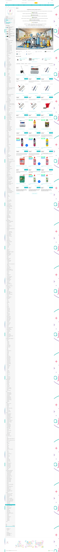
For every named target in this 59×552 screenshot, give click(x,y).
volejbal (8, 454)
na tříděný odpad (9, 274)
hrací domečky (8, 207)
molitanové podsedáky (9, 126)
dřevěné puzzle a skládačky (10, 177)
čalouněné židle (8, 78)
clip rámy (8, 337)
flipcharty (8, 325)
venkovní (8, 326)
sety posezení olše (9, 222)
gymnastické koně (9, 465)
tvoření (7, 349)
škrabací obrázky (9, 182)
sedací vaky (8, 170)
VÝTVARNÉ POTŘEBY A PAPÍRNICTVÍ (9, 338)
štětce (7, 375)
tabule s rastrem (8, 319)
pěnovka (8, 355)
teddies (8, 198)
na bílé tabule (8, 330)
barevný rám (8, 314)
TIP (7, 531)
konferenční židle (8, 416)
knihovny (8, 389)
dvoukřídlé (8, 265)
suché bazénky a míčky (9, 129)
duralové (8, 140)
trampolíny (8, 468)
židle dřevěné (8, 110)
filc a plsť (8, 351)
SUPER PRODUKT (9, 534)
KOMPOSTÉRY (8, 252)
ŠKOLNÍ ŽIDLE (8, 55)
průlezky (8, 483)
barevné (8, 301)
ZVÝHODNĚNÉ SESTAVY (9, 114)
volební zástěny (8, 280)
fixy (7, 369)
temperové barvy (9, 362)
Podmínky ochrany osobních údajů (31, 0)
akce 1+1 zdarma (8, 428)
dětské (7, 446)
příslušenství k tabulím (9, 329)
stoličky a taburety (9, 77)
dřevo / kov (8, 67)
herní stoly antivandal (9, 472)
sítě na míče (8, 456)
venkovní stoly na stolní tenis (10, 486)
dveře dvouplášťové (9, 394)
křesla (7, 90)
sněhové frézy (8, 510)
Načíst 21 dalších (35, 193)
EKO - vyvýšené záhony (9, 231)
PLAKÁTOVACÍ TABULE (9, 269)
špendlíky (8, 332)
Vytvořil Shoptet (51, 550)
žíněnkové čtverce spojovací (10, 449)
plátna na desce (8, 377)
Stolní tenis (8, 458)
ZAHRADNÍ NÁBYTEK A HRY (9, 206)
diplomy (8, 219)
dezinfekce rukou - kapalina (9, 493)
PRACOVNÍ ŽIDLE (8, 76)
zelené (8, 300)
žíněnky (7, 442)
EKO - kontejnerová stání (9, 232)
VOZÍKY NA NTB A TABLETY (9, 88)
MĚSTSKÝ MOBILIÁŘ (8, 220)
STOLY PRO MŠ (8, 102)
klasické (8, 146)
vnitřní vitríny (8, 281)
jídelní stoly (8, 404)
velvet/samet (8, 122)
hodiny (7, 173)
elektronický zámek (9, 430)
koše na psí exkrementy (9, 276)
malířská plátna (8, 376)
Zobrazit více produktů (34, 61)
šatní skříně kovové (9, 392)
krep (7, 153)
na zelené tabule (8, 331)
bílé (7, 299)
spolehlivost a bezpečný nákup (9, 22)
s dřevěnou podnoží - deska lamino (10, 103)
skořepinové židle (9, 81)
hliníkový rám (8, 313)
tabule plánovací (8, 317)
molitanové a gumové (9, 453)
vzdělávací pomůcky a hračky (10, 183)
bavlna (8, 152)
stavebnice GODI (8, 189)
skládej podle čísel (9, 203)
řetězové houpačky (9, 480)
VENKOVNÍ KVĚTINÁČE (9, 253)
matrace (8, 145)
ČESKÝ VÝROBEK (9, 535)
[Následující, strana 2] (51, 193)
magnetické (8, 255)
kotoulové (8, 445)
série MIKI (8, 383)
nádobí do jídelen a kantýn (9, 408)
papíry (7, 340)
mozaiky (8, 353)
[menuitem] (9, 5)
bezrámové (8, 315)
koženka (8, 120)
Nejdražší (26, 63)
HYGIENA (7, 492)
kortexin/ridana (8, 121)
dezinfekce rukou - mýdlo (9, 495)
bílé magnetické (9, 261)
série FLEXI (8, 381)
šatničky (8, 132)
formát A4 (8, 342)
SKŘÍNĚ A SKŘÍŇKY (8, 379)
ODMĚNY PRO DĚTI (9, 217)
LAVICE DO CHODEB (9, 82)
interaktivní (8, 324)
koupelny (8, 135)
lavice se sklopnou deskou (9, 52)
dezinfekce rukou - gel (9, 494)
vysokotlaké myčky (9, 508)
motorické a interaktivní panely (10, 484)
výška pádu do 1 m (9, 473)
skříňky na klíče (8, 427)
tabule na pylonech (9, 287)
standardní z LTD (8, 419)
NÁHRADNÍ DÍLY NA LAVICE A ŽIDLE (10, 94)
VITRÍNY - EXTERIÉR (9, 258)
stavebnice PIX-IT (9, 204)
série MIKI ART (8, 382)
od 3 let (8, 202)
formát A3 (8, 341)
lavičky (8, 133)
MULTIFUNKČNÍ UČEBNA (9, 64)
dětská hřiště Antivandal (9, 471)
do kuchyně (8, 517)
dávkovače (8, 497)
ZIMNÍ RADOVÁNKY (9, 216)
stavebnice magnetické (9, 192)
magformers (8, 196)
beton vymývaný (9, 244)
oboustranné (8, 266)
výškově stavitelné (9, 53)
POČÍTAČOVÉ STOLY (9, 65)
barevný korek (8, 311)
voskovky (8, 370)
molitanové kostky (9, 127)
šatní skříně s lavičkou (9, 399)
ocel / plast (8, 275)
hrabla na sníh (8, 511)
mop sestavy (8, 506)
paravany (8, 158)
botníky (8, 134)
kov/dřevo (8, 247)
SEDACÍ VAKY (8, 89)
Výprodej (8, 532)
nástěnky (8, 282)
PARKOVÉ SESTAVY (9, 235)
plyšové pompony (9, 357)
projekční (8, 306)
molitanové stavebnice (9, 119)
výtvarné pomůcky (9, 363)
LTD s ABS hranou (9, 96)
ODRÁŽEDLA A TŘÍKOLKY (9, 205)
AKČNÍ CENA (8, 529)
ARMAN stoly (8, 44)
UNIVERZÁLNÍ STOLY (9, 69)
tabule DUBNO (8, 286)
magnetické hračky (9, 179)
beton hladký (8, 243)
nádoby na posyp (9, 512)
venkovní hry (8, 491)
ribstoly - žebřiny (8, 467)
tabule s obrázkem (9, 318)
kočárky (8, 185)
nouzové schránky (9, 432)
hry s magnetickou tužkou (9, 178)
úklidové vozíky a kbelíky (9, 505)
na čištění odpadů (9, 516)
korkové (8, 257)
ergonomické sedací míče (9, 417)
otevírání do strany (9, 260)
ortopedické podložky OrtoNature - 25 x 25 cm (11, 439)
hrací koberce (8, 171)
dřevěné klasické (9, 115)
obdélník (8, 71)
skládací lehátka (8, 144)
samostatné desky (9, 95)
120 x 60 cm (8, 147)
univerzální (8, 443)
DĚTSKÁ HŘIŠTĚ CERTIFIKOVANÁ (9, 470)
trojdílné (8, 290)
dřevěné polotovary (9, 350)
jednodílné (8, 288)
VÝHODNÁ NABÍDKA (9, 533)
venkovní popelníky (9, 277)
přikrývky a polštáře (9, 155)
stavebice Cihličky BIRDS (9, 190)
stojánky (8, 368)
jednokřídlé (8, 259)
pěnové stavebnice (9, 118)
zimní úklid (8, 509)
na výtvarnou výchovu (9, 388)
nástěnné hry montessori (9, 168)
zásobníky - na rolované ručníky (10, 499)
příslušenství (8, 268)
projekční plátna (8, 336)
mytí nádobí (8, 520)
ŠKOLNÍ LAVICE (8, 51)
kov (7, 248)
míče (7, 93)
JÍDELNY (7, 402)
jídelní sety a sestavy (9, 403)
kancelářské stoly (8, 418)
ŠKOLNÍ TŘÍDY (8, 41)
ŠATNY (6, 391)
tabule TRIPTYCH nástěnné (9, 294)
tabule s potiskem (9, 316)
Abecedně (29, 63)
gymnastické (8, 455)
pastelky (8, 364)
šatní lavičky (8, 401)
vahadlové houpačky (9, 479)
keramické (8, 298)
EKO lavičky (8, 229)
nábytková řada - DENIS (9, 45)
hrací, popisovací (9, 108)
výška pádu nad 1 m (9, 474)
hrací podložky (8, 169)
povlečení (8, 151)
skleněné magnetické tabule (10, 327)
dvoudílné (8, 289)
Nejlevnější (22, 63)
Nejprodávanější (18, 63)
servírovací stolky (9, 390)
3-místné (8, 84)
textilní (7, 256)
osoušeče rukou (8, 503)
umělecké (8, 367)
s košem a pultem (9, 58)
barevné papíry (8, 345)
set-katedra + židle (9, 63)
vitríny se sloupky (9, 267)
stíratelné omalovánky (9, 181)
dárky (7, 218)
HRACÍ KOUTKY (8, 167)
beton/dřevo (8, 245)
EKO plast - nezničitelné (9, 236)
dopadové (8, 448)
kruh (7, 72)
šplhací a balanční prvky (9, 478)
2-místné (8, 83)
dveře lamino (8, 395)
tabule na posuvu (8, 291)
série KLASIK (8, 380)
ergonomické (8, 59)
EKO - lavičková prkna (9, 234)
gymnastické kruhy (9, 466)
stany (7, 157)
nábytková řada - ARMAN (9, 42)
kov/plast (8, 246)
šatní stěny (8, 400)
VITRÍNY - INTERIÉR (9, 254)
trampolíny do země (9, 487)
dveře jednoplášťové (9, 393)
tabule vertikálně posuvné (9, 292)
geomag (8, 195)
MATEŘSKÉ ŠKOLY (8, 101)
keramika (8, 352)
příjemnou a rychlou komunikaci (9, 19)
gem (7, 197)
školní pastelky (8, 365)
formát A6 (8, 344)
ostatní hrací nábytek (9, 166)
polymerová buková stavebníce (10, 191)
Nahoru (18, 193)
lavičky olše (8, 223)
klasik (7, 444)
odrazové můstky (8, 461)
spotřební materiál (9, 424)
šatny (7, 131)
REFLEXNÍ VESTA (8, 215)
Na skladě (8, 528)
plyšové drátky (8, 356)
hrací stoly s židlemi (9, 116)
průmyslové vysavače (9, 507)
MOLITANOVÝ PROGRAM (9, 117)
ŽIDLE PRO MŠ (8, 109)
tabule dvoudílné (8, 293)
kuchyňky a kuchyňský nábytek (10, 159)
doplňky (8, 457)
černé (7, 305)
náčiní (7, 437)
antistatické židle (9, 80)
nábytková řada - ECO (9, 46)
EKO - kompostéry (9, 233)
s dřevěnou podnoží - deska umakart (11, 104)
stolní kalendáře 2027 (9, 413)
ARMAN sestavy (8, 43)
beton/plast (8, 242)
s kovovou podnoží (9, 106)
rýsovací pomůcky (9, 328)
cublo (7, 194)
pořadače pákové (9, 426)
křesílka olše (8, 227)
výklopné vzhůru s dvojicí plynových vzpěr (11, 264)
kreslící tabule (8, 164)
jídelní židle (8, 405)
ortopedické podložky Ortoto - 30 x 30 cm (11, 440)
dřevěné (8, 141)
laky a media (8, 374)
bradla (7, 469)
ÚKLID (6, 504)
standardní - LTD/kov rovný (9, 420)
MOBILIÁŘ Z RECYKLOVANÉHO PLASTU (10, 228)
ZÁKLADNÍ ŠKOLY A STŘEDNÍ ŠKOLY (9, 40)
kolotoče (8, 482)
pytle (7, 91)
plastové (8, 107)
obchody (8, 160)
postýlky (8, 139)
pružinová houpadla (9, 481)
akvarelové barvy (9, 361)
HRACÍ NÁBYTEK (8, 156)
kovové (8, 143)
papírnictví (8, 339)
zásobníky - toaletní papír (9, 498)
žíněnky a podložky (9, 128)
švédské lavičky (8, 460)
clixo (7, 193)
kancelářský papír (9, 425)
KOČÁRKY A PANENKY (9, 184)
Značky (7, 521)
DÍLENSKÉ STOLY (8, 68)
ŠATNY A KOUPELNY (9, 130)
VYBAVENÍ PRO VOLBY (9, 279)
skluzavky (8, 485)
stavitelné (8, 57)
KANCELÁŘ (7, 412)
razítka (7, 180)
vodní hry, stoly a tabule (9, 208)
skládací (8, 447)
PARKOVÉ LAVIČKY (8, 240)
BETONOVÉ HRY (8, 278)
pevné (7, 54)
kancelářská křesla (9, 414)
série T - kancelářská (9, 387)
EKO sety (8, 230)
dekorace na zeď (9, 172)
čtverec (8, 70)
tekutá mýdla (8, 496)
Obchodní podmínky (24, 0)
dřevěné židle (8, 79)
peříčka (8, 354)
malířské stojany (8, 378)
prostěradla (8, 154)
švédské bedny (8, 459)
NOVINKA (8, 530)
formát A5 (8, 343)
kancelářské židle (8, 415)
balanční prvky (8, 441)
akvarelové (8, 366)
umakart (8, 97)
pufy (7, 92)
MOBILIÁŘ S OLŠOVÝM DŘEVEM (10, 221)
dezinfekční (8, 519)
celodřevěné (8, 66)
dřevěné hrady (8, 165)
